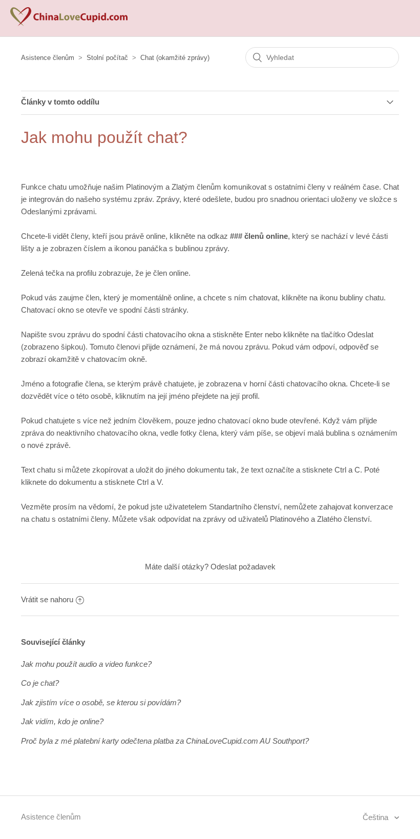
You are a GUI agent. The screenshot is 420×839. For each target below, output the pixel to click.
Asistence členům (47, 58)
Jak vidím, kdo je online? (62, 721)
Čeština (376, 817)
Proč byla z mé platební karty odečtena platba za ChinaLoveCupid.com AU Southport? (165, 740)
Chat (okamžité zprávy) (174, 58)
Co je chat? (40, 683)
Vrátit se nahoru (47, 599)
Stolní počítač (107, 58)
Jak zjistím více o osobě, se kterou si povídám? (101, 702)
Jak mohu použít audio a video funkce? (86, 664)
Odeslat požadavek (243, 566)
